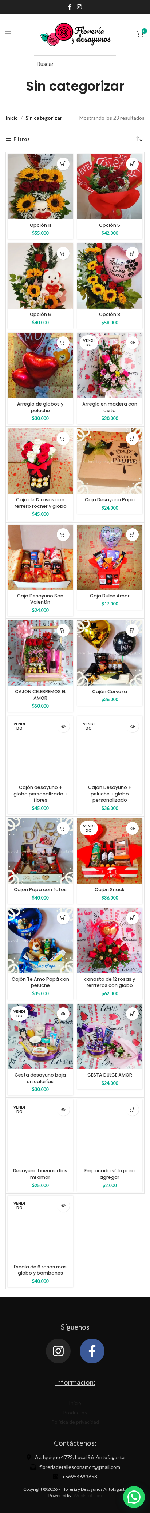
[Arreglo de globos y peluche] (40, 365)
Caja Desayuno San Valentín (40, 599)
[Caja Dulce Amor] (110, 557)
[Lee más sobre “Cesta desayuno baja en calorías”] (63, 1013)
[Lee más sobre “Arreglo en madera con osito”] (132, 342)
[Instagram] (58, 1351)
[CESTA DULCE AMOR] (110, 1036)
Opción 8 (109, 314)
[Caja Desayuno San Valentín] (40, 557)
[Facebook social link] (70, 6)
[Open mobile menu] (8, 34)
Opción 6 (40, 314)
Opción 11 (40, 225)
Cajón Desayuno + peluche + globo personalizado (109, 793)
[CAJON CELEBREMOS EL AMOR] (40, 653)
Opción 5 (109, 225)
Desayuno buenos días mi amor (40, 1174)
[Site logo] (75, 33)
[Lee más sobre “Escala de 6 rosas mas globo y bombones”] (63, 1205)
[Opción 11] (40, 187)
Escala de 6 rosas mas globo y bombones (40, 1270)
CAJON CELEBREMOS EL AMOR (40, 694)
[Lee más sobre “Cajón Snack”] (132, 828)
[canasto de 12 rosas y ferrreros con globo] (110, 940)
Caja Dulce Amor (110, 596)
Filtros (21, 139)
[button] (63, 164)
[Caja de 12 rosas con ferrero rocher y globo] (40, 461)
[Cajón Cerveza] (110, 653)
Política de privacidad (75, 1422)
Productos (75, 1412)
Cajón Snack (110, 889)
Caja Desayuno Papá (110, 500)
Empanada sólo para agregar (109, 1174)
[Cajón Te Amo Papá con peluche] (40, 940)
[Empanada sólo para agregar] (110, 1132)
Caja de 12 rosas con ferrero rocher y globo (40, 503)
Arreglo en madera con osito (109, 407)
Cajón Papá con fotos (40, 889)
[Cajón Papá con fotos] (40, 851)
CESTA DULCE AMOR (109, 1075)
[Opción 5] (110, 187)
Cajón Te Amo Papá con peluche (40, 982)
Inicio (11, 118)
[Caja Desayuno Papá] (110, 461)
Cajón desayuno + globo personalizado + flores (40, 793)
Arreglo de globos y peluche (40, 407)
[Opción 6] (40, 276)
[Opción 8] (110, 276)
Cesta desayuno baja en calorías (40, 1078)
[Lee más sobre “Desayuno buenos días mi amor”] (63, 1109)
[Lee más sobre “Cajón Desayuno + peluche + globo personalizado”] (132, 726)
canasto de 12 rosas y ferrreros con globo (109, 982)
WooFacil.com (88, 1495)
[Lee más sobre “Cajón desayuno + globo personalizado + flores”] (63, 726)
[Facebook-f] (92, 1351)
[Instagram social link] (79, 6)
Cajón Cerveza (109, 691)
